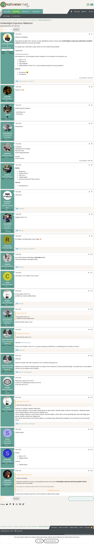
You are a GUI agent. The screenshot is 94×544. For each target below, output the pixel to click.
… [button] (8, 29)
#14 (92, 329)
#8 (92, 214)
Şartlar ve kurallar (63, 527)
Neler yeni (25, 11)
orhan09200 (7, 224)
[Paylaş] (89, 34)
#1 (92, 34)
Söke (12, 231)
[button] (30, 11)
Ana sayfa (7, 11)
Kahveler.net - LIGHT (7, 531)
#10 (92, 254)
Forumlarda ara (16, 16)
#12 (92, 291)
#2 (92, 87)
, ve (26, 81)
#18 (92, 429)
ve (25, 372)
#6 (92, 165)
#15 (92, 355)
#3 (92, 105)
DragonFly (7, 201)
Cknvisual (7, 480)
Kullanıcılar (36, 11)
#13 (92, 309)
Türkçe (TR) (19, 531)
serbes (7, 439)
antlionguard (7, 133)
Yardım (81, 527)
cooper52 (7, 175)
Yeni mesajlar (6, 16)
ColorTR (7, 115)
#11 (92, 272)
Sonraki (16, 29)
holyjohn (7, 264)
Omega (7, 387)
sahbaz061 (7, 459)
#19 (92, 449)
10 (11, 29)
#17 (92, 397)
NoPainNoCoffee (7, 339)
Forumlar (16, 11)
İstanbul (11, 53)
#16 (92, 377)
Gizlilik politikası (73, 527)
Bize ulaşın (54, 527)
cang (7, 282)
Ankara (11, 393)
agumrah (7, 153)
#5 (92, 144)
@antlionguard (25, 342)
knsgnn (7, 301)
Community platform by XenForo (79, 534)
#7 (92, 191)
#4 (92, 123)
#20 (92, 470)
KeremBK (7, 96)
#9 (92, 236)
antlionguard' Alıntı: (21, 333)
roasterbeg (7, 246)
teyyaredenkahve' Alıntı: (23, 474)
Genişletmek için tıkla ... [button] (54, 490)
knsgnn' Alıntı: (20, 313)
